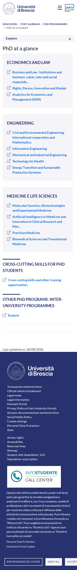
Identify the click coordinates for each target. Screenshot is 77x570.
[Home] (19, 8)
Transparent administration (24, 386)
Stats (10, 430)
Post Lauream (30, 24)
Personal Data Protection (20, 541)
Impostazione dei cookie (23, 561)
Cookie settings (17, 421)
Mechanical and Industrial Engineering (39, 155)
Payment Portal (17, 404)
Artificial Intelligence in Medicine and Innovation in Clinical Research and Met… (39, 221)
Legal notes (14, 395)
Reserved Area (16, 446)
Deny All (54, 561)
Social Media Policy (19, 417)
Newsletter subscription (22, 459)
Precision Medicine (26, 233)
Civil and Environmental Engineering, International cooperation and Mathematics (38, 137)
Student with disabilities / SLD (26, 454)
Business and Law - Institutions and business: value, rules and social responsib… (37, 77)
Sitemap (12, 450)
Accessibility (15, 441)
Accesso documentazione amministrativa (33, 412)
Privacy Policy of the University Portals (31, 408)
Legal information (18, 399)
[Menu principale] (60, 8)
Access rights (15, 437)
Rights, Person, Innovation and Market (39, 88)
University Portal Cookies (20, 546)
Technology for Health (28, 161)
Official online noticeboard (24, 391)
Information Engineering (29, 149)
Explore (11, 38)
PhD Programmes (55, 24)
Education (10, 24)
